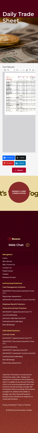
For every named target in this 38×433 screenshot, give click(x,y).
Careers (5, 274)
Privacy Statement (10, 405)
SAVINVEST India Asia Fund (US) (15, 350)
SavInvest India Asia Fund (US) (14, 318)
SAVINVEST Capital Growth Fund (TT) (17, 312)
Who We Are (7, 261)
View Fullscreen (8, 67)
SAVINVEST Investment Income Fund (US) (19, 300)
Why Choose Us (9, 264)
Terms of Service (24, 405)
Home (5, 258)
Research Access (9, 277)
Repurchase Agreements (12, 296)
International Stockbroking (13, 321)
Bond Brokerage (9, 325)
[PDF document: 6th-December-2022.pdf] (19, 110)
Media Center (8, 271)
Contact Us (7, 268)
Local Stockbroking (10, 315)
